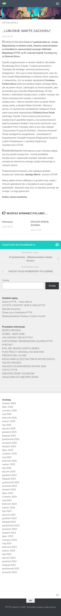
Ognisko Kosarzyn (11, 309)
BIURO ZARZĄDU (11, 330)
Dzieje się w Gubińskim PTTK (17, 312)
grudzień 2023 (9, 518)
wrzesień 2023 (9, 529)
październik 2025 (10, 439)
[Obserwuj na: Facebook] (57, 244)
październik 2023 (10, 525)
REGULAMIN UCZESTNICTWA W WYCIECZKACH (28, 359)
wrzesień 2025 (9, 443)
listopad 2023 (9, 522)
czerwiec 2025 (9, 453)
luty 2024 (6, 511)
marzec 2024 (8, 507)
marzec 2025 (8, 464)
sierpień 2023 (9, 533)
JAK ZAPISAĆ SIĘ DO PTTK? (17, 337)
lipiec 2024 (7, 493)
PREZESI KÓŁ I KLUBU (14, 355)
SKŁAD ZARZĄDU (11, 362)
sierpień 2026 (9, 403)
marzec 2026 (8, 421)
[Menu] (57, 3)
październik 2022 (10, 568)
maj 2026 (6, 414)
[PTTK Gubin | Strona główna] (5, 3)
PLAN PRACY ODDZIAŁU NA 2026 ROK (23, 352)
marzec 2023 (8, 550)
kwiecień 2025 (9, 461)
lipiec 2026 (7, 407)
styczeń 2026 (8, 428)
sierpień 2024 (9, 489)
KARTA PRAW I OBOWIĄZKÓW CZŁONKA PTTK (27, 341)
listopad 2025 (9, 435)
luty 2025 (6, 468)
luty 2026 (6, 425)
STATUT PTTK (9, 370)
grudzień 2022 (9, 561)
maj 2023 (6, 543)
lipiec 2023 (7, 536)
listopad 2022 (9, 565)
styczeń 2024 (8, 515)
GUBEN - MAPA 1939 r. (14, 334)
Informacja (7, 222)
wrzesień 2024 (9, 486)
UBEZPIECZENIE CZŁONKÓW (18, 373)
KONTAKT (7, 345)
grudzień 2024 (9, 475)
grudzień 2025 (9, 432)
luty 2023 (6, 554)
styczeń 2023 (8, 558)
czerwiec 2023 (9, 540)
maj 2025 (6, 457)
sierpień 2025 (9, 446)
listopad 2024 (9, 479)
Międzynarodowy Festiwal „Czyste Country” (24, 316)
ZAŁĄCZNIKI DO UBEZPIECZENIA (20, 377)
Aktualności (10, 23)
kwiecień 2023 (9, 547)
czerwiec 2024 (9, 497)
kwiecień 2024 (9, 504)
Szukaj (5, 280)
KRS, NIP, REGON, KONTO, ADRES (20, 348)
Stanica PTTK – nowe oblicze (17, 302)
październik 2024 (10, 482)
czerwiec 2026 (9, 410)
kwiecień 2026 (9, 418)
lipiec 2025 (7, 450)
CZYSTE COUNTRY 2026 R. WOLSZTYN (23, 305)
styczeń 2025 (8, 471)
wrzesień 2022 (9, 572)
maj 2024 (6, 500)
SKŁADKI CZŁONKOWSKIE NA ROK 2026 (24, 366)
